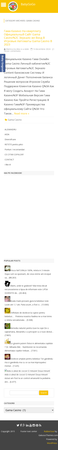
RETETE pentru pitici (14, 144)
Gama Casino (15, 119)
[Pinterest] (37, 425)
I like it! (8, 164)
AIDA (7, 134)
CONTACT (9, 159)
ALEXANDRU (10, 129)
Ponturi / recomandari (15, 149)
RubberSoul (49, 431)
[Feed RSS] (40, 425)
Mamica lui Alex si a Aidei (17, 49)
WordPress (52, 443)
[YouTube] (30, 425)
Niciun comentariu (12, 51)
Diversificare (10, 139)
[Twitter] (18, 425)
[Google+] (24, 425)
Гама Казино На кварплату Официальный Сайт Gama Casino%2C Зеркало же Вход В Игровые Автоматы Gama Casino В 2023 (28, 37)
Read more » (21, 113)
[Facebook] (21, 425)
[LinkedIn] (27, 425)
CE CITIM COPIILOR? (14, 154)
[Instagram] (34, 425)
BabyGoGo (28, 4)
